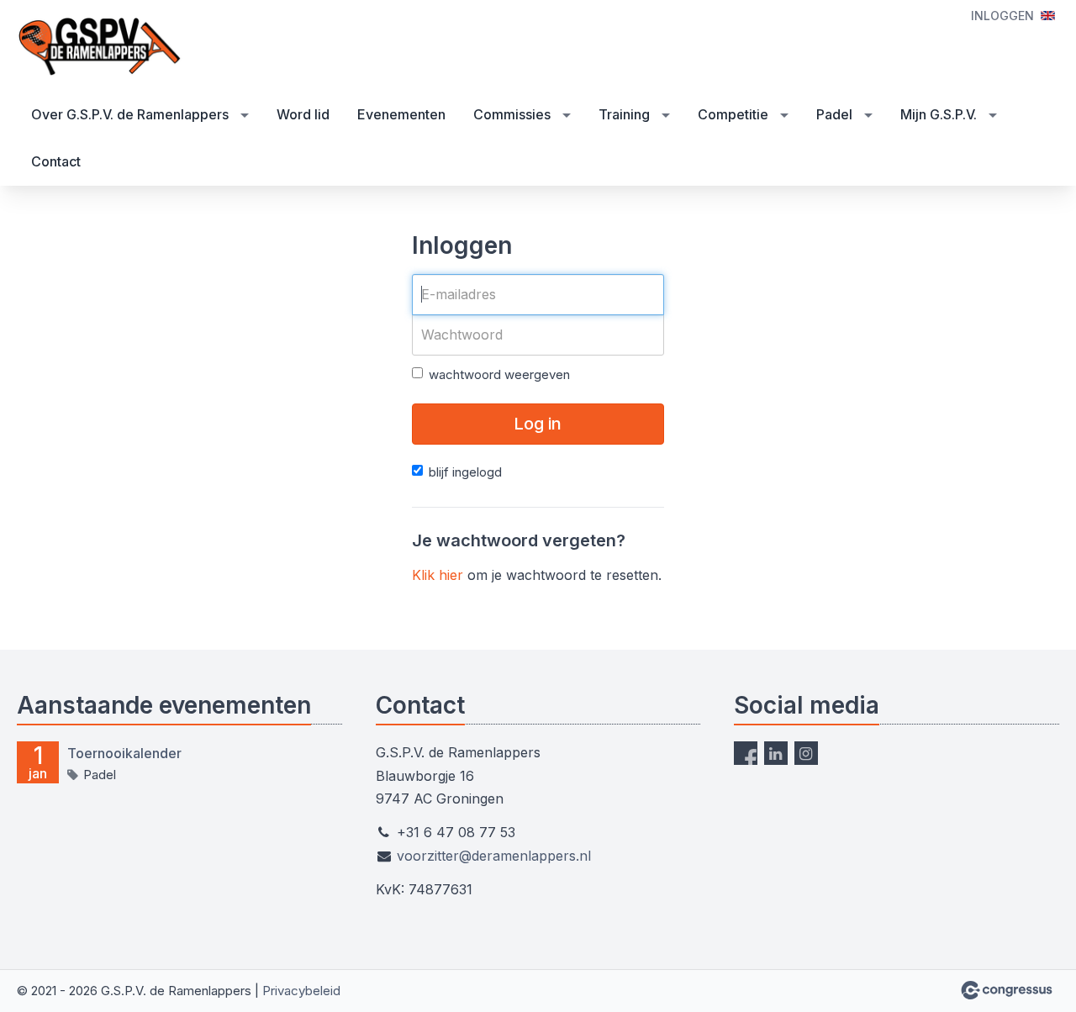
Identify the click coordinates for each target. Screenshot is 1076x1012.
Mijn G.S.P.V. (938, 114)
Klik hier (437, 575)
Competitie (733, 114)
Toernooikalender (124, 753)
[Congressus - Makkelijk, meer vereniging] (1006, 990)
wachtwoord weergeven (499, 374)
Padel (834, 114)
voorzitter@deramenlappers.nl (494, 855)
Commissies (512, 114)
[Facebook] (745, 753)
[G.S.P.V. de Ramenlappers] (101, 47)
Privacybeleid (301, 991)
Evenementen (401, 114)
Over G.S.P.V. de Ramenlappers (130, 114)
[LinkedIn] (776, 753)
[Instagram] (806, 753)
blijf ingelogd (465, 472)
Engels (1048, 15)
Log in (538, 424)
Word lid (303, 114)
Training (624, 114)
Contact (56, 161)
